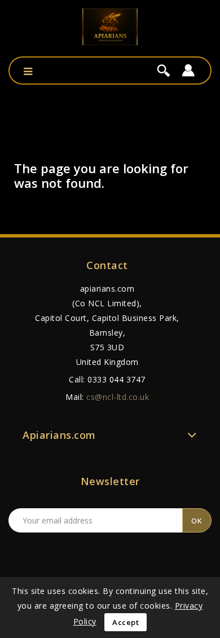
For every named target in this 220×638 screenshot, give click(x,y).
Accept (125, 622)
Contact (107, 265)
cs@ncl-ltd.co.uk (117, 396)
